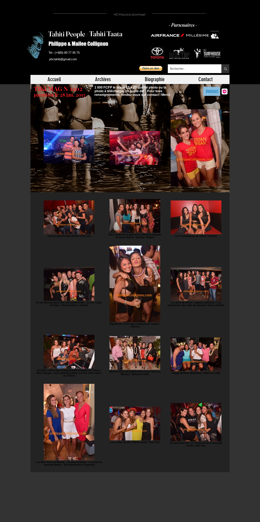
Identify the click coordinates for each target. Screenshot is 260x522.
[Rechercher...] (225, 68)
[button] (150, 68)
